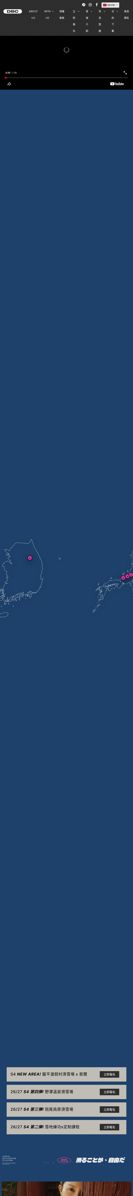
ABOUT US (33, 14)
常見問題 (100, 21)
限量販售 (62, 14)
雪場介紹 (87, 21)
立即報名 (74, 21)
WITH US (47, 14)
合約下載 (113, 21)
